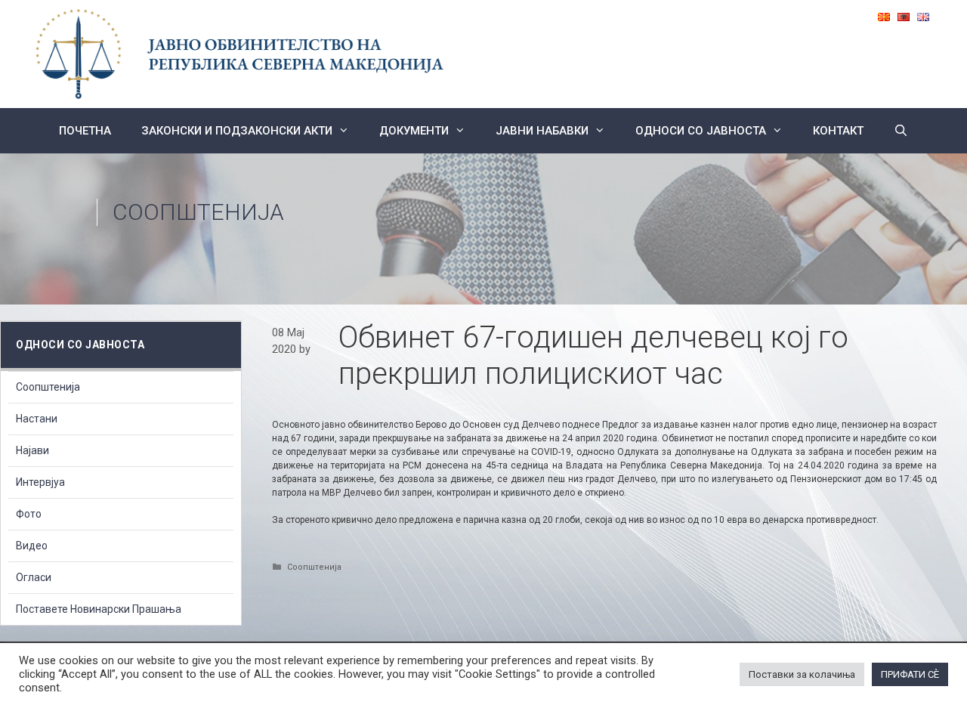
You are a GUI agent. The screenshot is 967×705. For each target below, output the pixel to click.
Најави (32, 450)
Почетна (85, 131)
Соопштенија (198, 212)
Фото (29, 514)
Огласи (33, 577)
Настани (36, 419)
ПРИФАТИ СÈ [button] (910, 674)
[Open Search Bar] (901, 130)
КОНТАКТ (838, 131)
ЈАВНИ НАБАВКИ (542, 131)
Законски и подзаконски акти (236, 131)
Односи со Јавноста (700, 131)
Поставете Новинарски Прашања (98, 609)
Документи (414, 131)
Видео (32, 546)
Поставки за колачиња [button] (802, 674)
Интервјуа (40, 482)
